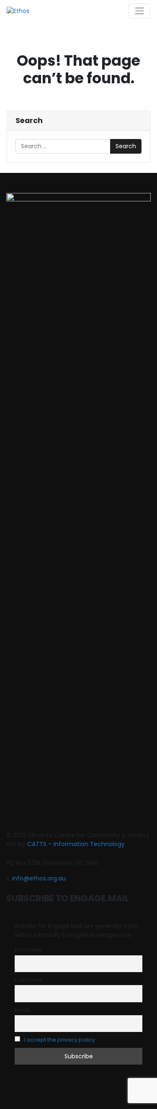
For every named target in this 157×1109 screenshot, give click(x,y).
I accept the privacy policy (59, 1039)
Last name (29, 979)
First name (29, 949)
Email (22, 1010)
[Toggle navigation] (139, 10)
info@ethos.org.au (39, 878)
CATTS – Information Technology (76, 844)
